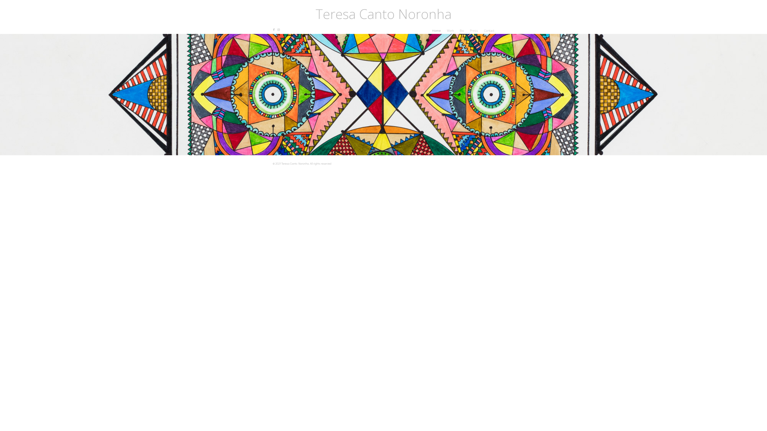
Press (474, 31)
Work (450, 31)
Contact (489, 31)
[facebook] (274, 30)
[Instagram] (278, 30)
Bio (462, 31)
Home (436, 31)
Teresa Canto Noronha (384, 14)
